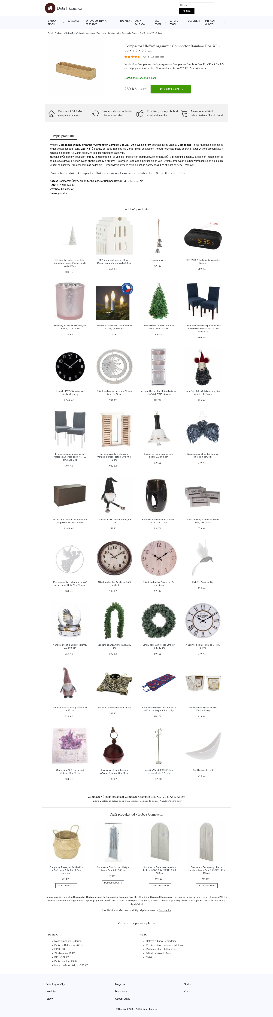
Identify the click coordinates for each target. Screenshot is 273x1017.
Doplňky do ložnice (149, 801)
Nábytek (125, 21)
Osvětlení (194, 21)
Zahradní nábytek (210, 22)
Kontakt (188, 991)
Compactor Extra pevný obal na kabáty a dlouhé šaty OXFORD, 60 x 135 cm (206, 870)
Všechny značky (55, 984)
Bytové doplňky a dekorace (96, 22)
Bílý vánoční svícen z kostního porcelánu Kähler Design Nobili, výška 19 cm (70, 263)
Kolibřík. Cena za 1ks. (203, 582)
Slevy (49, 998)
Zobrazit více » (197, 68)
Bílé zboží (158, 22)
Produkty (58, 33)
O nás (187, 984)
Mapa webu (121, 991)
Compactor (162, 68)
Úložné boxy (175, 801)
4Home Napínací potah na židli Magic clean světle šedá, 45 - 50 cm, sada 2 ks (70, 457)
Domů (50, 33)
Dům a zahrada (140, 22)
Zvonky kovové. (159, 260)
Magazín (120, 984)
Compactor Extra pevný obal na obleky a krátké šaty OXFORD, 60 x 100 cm (160, 870)
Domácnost (74, 21)
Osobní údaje (122, 998)
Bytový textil (52, 22)
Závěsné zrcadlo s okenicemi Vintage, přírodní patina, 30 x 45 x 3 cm (114, 457)
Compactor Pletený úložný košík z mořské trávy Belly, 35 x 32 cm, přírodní (66, 870)
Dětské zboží (174, 22)
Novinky (51, 991)
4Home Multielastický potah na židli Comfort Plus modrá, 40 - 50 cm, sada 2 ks (203, 328)
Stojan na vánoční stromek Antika (114, 707)
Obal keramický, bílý (203, 770)
